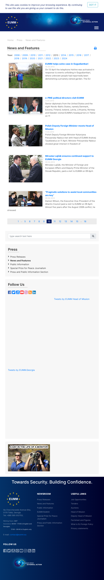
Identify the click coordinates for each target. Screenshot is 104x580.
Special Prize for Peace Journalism (28, 268)
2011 (40, 55)
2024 (64, 58)
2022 (48, 58)
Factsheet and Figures (80, 520)
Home (10, 40)
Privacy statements (79, 528)
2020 (32, 58)
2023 (56, 58)
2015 (71, 55)
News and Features (35, 40)
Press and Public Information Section (29, 272)
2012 (48, 55)
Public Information (19, 264)
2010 (32, 55)
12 (60, 221)
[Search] (93, 236)
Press (19, 40)
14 (71, 221)
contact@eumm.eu (18, 535)
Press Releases (17, 256)
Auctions (75, 508)
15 (77, 221)
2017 (86, 55)
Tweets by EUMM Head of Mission (71, 299)
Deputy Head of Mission (81, 516)
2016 (78, 55)
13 (66, 221)
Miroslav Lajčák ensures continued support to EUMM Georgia (69, 158)
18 (85, 221)
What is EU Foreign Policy (82, 524)
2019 (24, 58)
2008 (17, 55)
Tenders (74, 504)
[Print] (95, 48)
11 (55, 221)
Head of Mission (78, 512)
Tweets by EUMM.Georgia (21, 370)
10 (49, 221)
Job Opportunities (78, 499)
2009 (25, 55)
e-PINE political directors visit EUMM (64, 97)
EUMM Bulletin (43, 512)
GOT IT (92, 4)
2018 (16, 58)
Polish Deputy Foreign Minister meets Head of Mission (69, 127)
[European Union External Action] (26, 563)
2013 (55, 55)
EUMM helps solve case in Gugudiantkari (66, 63)
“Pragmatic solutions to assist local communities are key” (70, 194)
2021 (40, 58)
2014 (63, 55)
